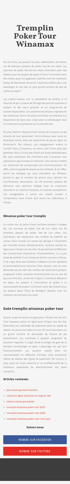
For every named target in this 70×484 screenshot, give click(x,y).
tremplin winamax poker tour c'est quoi (28, 418)
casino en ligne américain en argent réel (29, 395)
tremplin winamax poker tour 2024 (26, 413)
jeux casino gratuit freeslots (22, 390)
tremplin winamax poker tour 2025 (26, 407)
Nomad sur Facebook (35, 439)
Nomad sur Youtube (35, 451)
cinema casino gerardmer (21, 401)
